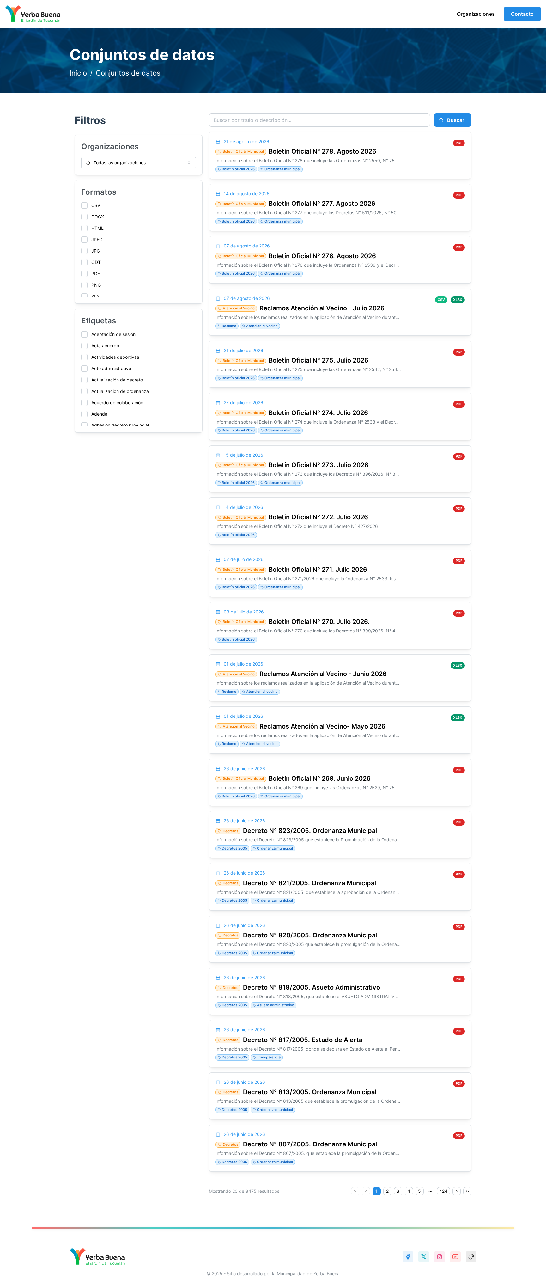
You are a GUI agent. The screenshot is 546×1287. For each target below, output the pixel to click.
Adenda (99, 414)
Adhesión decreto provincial (120, 425)
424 (443, 1191)
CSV (95, 205)
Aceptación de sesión (113, 334)
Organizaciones (476, 14)
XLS (95, 296)
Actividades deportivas (115, 357)
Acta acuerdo (105, 345)
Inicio (78, 73)
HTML (97, 228)
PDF (95, 273)
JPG (95, 250)
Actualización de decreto (117, 379)
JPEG (96, 239)
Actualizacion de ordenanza (120, 391)
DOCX (97, 216)
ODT (96, 262)
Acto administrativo (111, 368)
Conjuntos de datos (128, 73)
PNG (96, 285)
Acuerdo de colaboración (117, 402)
